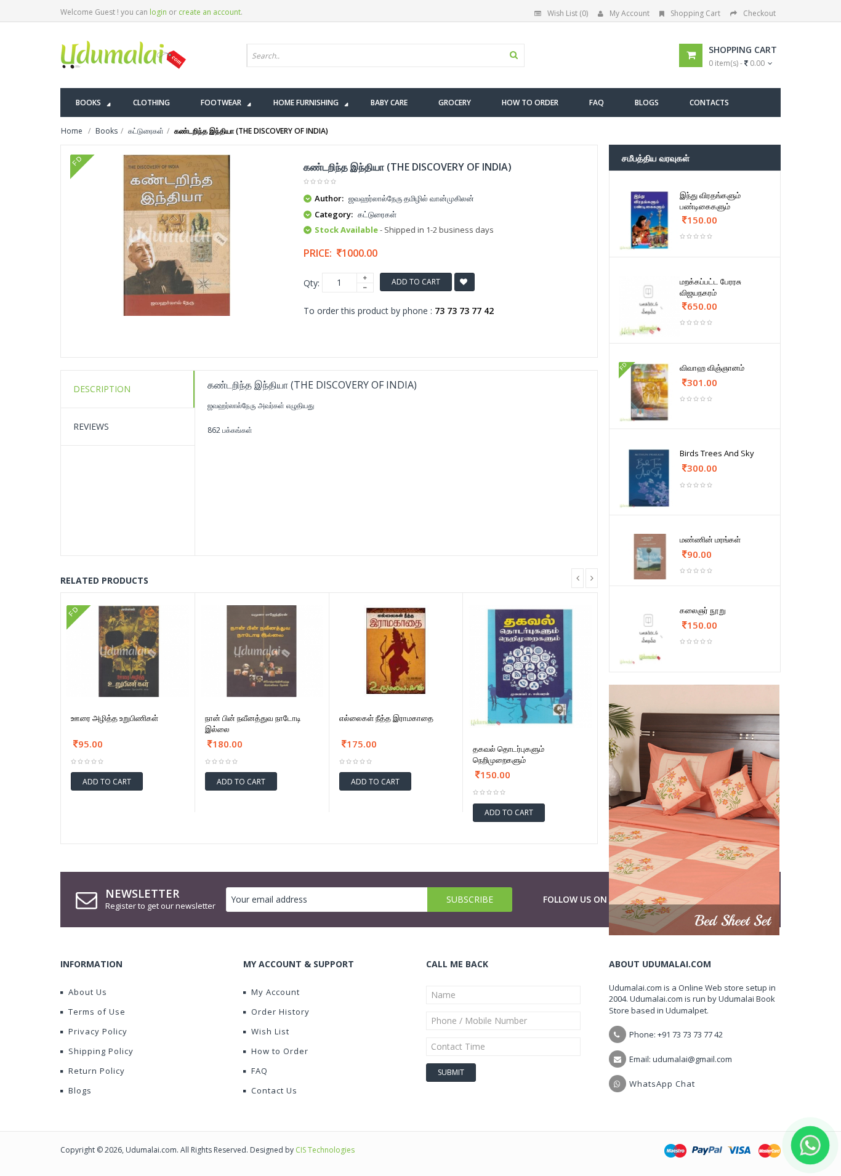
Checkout (759, 13)
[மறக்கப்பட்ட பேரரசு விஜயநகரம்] (649, 306)
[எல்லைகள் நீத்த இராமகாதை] (396, 651)
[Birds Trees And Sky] (649, 478)
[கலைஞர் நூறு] (649, 635)
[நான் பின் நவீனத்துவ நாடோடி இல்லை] (262, 651)
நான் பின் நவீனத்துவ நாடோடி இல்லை (253, 723)
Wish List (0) (567, 13)
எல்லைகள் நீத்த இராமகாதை (386, 717)
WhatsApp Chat (662, 1083)
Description (102, 389)
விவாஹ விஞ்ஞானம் (712, 367)
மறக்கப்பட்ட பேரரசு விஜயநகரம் (710, 287)
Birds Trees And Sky (717, 453)
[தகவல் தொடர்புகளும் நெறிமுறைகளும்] (530, 666)
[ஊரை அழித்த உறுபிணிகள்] (127, 651)
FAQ (259, 1070)
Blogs (80, 1090)
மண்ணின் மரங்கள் (710, 539)
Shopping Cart (695, 13)
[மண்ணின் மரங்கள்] (649, 556)
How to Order (279, 1051)
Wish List (270, 1031)
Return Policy (96, 1070)
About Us (87, 991)
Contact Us (274, 1090)
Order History (280, 1011)
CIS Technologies (325, 1150)
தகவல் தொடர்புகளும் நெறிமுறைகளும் (508, 754)
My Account (630, 13)
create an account (210, 12)
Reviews (91, 426)
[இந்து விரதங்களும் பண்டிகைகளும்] (649, 220)
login (158, 12)
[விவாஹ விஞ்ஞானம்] (649, 392)
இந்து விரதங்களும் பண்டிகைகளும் (710, 201)
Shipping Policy (101, 1051)
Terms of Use (97, 1011)
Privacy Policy (97, 1031)
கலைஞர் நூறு (703, 610)
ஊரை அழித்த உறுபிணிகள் (114, 717)
